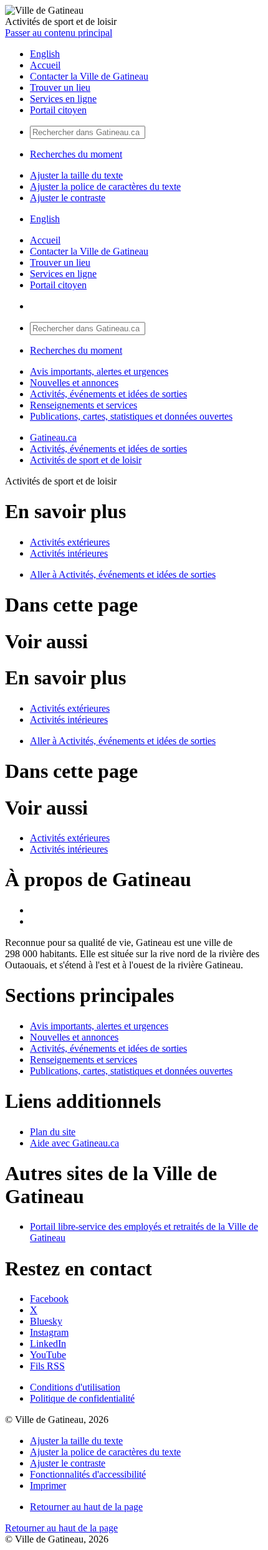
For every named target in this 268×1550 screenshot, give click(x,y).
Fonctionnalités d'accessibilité (88, 1474)
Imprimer (48, 1485)
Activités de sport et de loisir (85, 460)
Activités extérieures (70, 542)
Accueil (45, 65)
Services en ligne (63, 98)
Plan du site (52, 1132)
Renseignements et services (83, 405)
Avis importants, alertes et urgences (99, 371)
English (45, 54)
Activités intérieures (69, 553)
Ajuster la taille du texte (76, 175)
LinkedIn (48, 1343)
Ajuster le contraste (67, 197)
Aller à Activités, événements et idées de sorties (123, 574)
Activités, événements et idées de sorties (108, 394)
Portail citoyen (58, 110)
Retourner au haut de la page (86, 1506)
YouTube (48, 1354)
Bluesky (46, 1321)
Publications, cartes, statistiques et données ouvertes (131, 416)
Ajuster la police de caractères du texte (105, 186)
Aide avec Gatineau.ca (74, 1143)
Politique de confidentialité (82, 1398)
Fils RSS (47, 1366)
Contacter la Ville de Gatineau (89, 76)
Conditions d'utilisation (75, 1387)
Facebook (49, 1298)
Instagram (49, 1332)
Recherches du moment (76, 154)
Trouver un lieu (60, 87)
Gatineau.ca (53, 437)
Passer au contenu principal (58, 32)
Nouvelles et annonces (74, 382)
